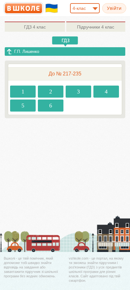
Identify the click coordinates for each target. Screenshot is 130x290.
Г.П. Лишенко (26, 51)
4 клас (35, 26)
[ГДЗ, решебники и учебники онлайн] (23, 8)
